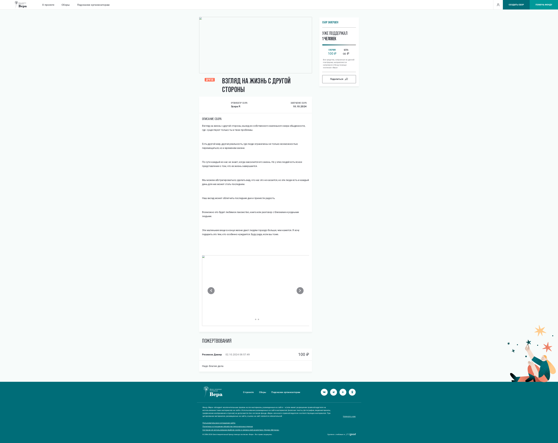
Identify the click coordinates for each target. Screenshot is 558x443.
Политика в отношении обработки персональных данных (227, 427)
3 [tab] (258, 319)
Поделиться (336, 79)
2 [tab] (255, 319)
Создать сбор (516, 4)
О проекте (48, 4)
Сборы (66, 4)
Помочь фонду (544, 4)
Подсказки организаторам (93, 4)
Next (300, 290)
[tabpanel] (255, 290)
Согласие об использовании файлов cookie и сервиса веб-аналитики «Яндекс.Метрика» (240, 430)
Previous (211, 290)
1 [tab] (253, 319)
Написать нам (349, 416)
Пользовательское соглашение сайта (218, 423)
